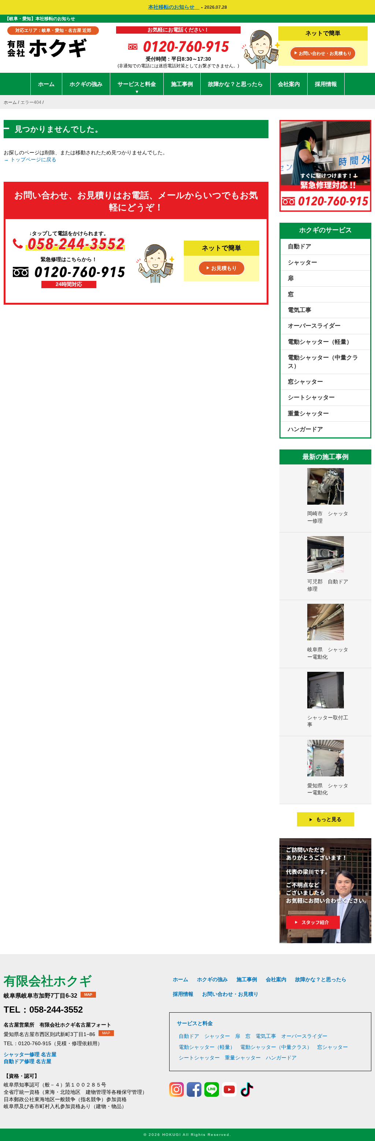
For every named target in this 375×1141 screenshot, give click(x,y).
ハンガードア (305, 429)
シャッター (302, 262)
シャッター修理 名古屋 (30, 1054)
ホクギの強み (86, 84)
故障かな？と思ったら (235, 84)
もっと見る (325, 819)
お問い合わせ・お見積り (230, 994)
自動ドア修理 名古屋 (27, 1061)
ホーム (46, 84)
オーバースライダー (314, 326)
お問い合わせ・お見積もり (323, 53)
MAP (88, 995)
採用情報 (326, 84)
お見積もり (221, 268)
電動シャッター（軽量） (320, 342)
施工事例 (182, 84)
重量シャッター (308, 413)
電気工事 (299, 310)
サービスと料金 (137, 87)
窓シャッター (305, 382)
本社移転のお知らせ (174, 7)
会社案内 (289, 84)
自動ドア (299, 246)
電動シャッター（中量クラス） (323, 361)
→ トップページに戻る (30, 159)
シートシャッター (311, 397)
